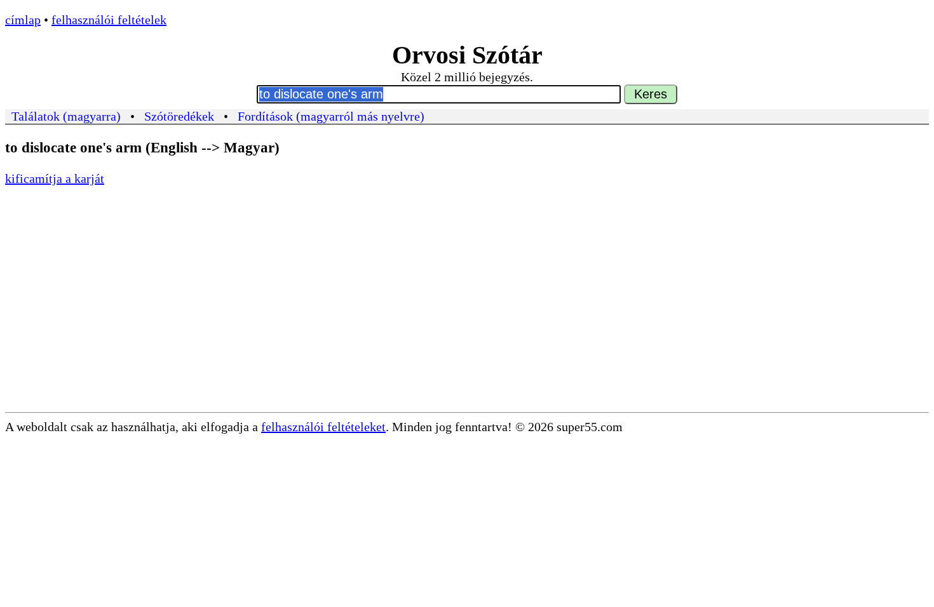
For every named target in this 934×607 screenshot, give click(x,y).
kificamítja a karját (54, 178)
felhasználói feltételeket (323, 427)
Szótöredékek (179, 116)
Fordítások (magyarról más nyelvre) (331, 116)
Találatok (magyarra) (66, 116)
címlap (23, 20)
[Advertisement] (467, 317)
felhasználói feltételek (108, 20)
